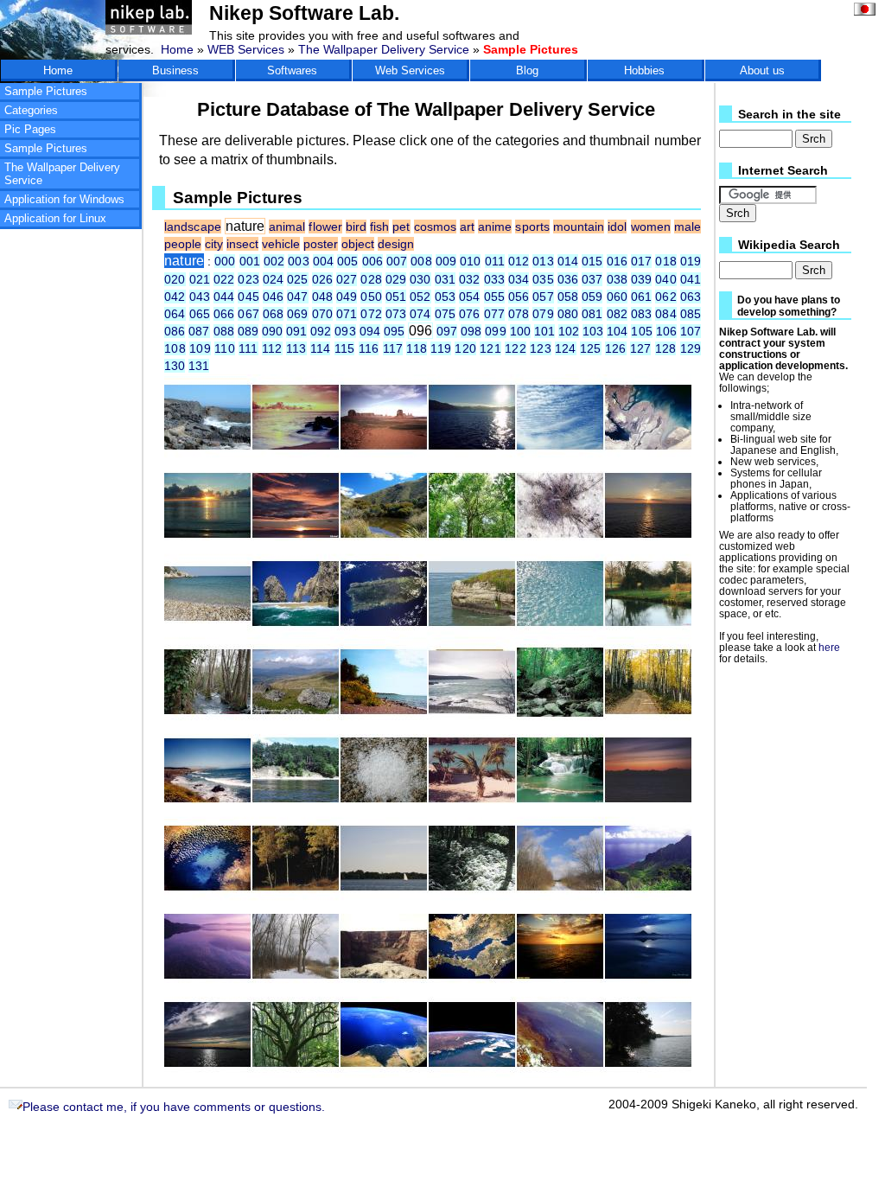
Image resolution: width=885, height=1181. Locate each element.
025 (297, 279)
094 (370, 331)
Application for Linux (55, 218)
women (651, 226)
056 (518, 296)
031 (445, 279)
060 (617, 296)
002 (274, 261)
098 (471, 331)
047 (297, 296)
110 (224, 348)
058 (567, 296)
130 (174, 366)
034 (518, 279)
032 (469, 279)
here (829, 647)
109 (200, 348)
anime (495, 226)
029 (395, 279)
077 (494, 314)
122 (515, 348)
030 (420, 279)
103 (593, 331)
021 (199, 279)
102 (568, 331)
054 (469, 296)
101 (544, 331)
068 (273, 314)
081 (592, 314)
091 (296, 331)
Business (175, 70)
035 (542, 279)
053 (445, 296)
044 (223, 296)
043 (199, 296)
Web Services (410, 70)
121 (490, 348)
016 (617, 261)
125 (591, 348)
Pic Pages (30, 129)
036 (567, 279)
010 (470, 261)
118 (416, 348)
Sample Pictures (45, 91)
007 (396, 261)
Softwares (292, 70)
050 (370, 296)
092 (320, 331)
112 (272, 348)
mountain (578, 226)
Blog (527, 70)
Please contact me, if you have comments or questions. (173, 1107)
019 (690, 261)
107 (690, 331)
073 (395, 314)
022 (223, 279)
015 (592, 261)
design (396, 244)
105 (641, 331)
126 (616, 348)
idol (617, 226)
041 (690, 279)
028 (370, 279)
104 (617, 331)
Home (177, 49)
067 (248, 314)
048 (322, 296)
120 (465, 348)
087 (198, 331)
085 (690, 314)
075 (445, 314)
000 (224, 261)
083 (641, 314)
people (182, 244)
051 (395, 296)
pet (401, 226)
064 (174, 314)
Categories (31, 110)
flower (325, 226)
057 (542, 296)
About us (762, 70)
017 (641, 261)
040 (665, 279)
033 (494, 279)
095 (394, 331)
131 (198, 366)
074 (420, 314)
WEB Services (245, 49)
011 (495, 261)
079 (542, 314)
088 (223, 331)
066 (223, 314)
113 (296, 348)
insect (242, 244)
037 (592, 279)
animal (287, 226)
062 (665, 296)
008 (421, 261)
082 (617, 314)
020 (174, 279)
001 (249, 261)
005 (347, 261)
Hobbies (644, 70)
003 (298, 261)
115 (344, 348)
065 (199, 314)
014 (567, 261)
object (357, 244)
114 (320, 348)
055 (494, 296)
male (687, 226)
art (467, 226)
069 (297, 314)
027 (346, 279)
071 (346, 314)
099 (495, 331)
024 (273, 279)
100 (520, 331)
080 (567, 314)
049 (346, 296)
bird (356, 226)
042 (174, 296)
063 (690, 296)
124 (565, 348)
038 (617, 279)
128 (666, 348)
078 (518, 314)
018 (665, 261)
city (214, 244)
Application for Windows (64, 199)
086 (174, 331)
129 (690, 348)
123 (540, 348)
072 (370, 314)
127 (641, 348)
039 (641, 279)
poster (320, 244)
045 (248, 296)
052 (420, 296)
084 (665, 314)
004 (323, 261)
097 (446, 331)
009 (446, 261)
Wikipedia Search (789, 245)
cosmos (435, 226)
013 (542, 261)
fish (379, 226)
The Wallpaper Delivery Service (383, 49)
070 (322, 314)
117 (393, 348)
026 (322, 279)
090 (272, 331)
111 (248, 348)
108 (175, 348)
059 (592, 296)
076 (469, 314)
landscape (192, 226)
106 (666, 331)
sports (532, 226)
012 (518, 261)
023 (248, 279)
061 (641, 296)
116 (369, 348)
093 (344, 331)
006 (372, 261)
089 (248, 331)
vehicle (281, 244)
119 (440, 348)
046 (273, 296)
